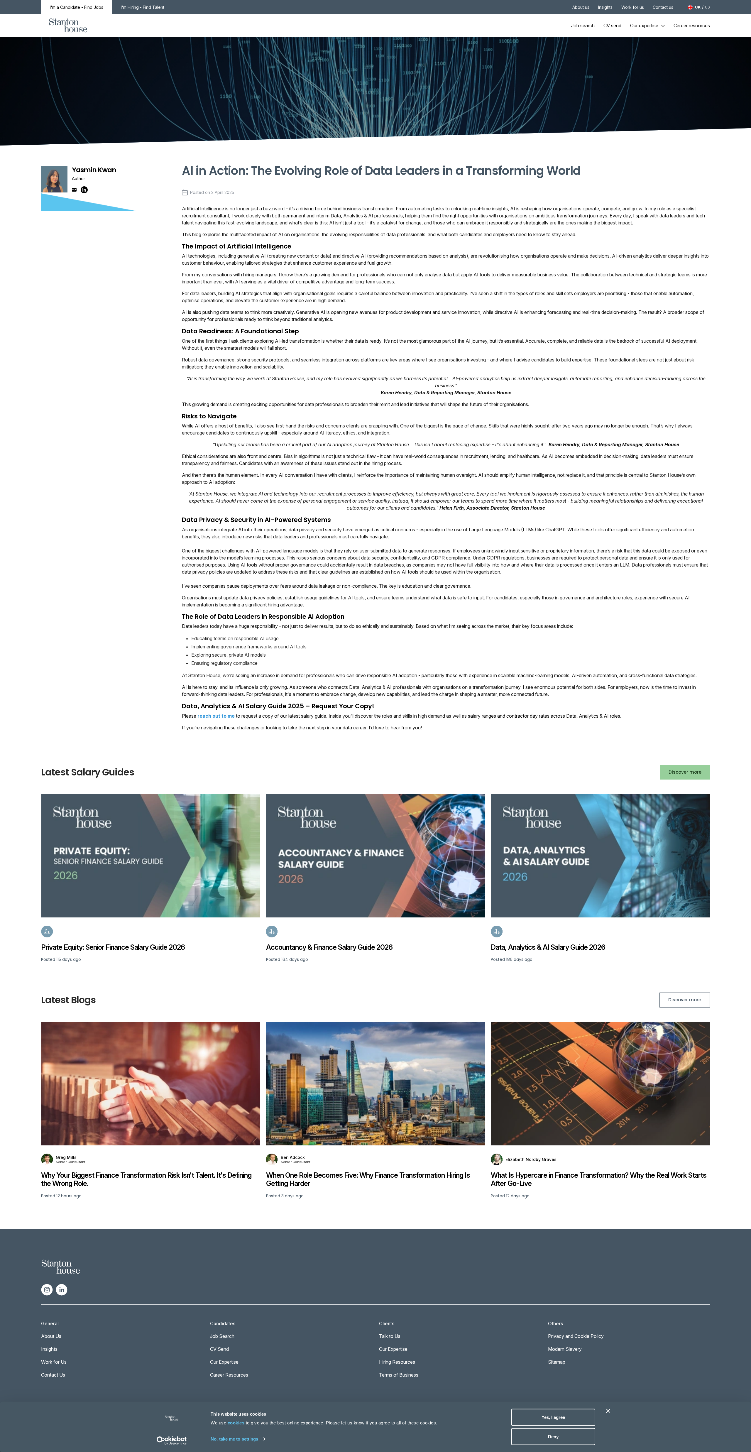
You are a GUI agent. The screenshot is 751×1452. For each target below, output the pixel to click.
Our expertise (644, 25)
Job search (583, 25)
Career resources (692, 25)
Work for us (632, 7)
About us (580, 7)
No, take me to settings (234, 1438)
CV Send (219, 1349)
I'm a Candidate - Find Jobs (76, 7)
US (707, 7)
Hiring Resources (397, 1362)
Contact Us (53, 1375)
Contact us (663, 7)
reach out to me (216, 716)
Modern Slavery (565, 1349)
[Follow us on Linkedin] (61, 1289)
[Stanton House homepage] (68, 25)
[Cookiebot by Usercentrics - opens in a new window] (171, 1440)
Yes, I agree (553, 1417)
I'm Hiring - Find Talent (142, 7)
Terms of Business (398, 1375)
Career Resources (229, 1375)
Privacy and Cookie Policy (576, 1336)
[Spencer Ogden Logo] (61, 1266)
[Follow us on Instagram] (47, 1289)
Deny (553, 1436)
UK (698, 7)
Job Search (222, 1336)
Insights (605, 7)
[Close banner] (608, 1411)
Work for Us (54, 1362)
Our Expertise (224, 1362)
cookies (236, 1422)
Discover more (685, 772)
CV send (612, 25)
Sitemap (556, 1362)
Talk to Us (389, 1336)
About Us (51, 1336)
